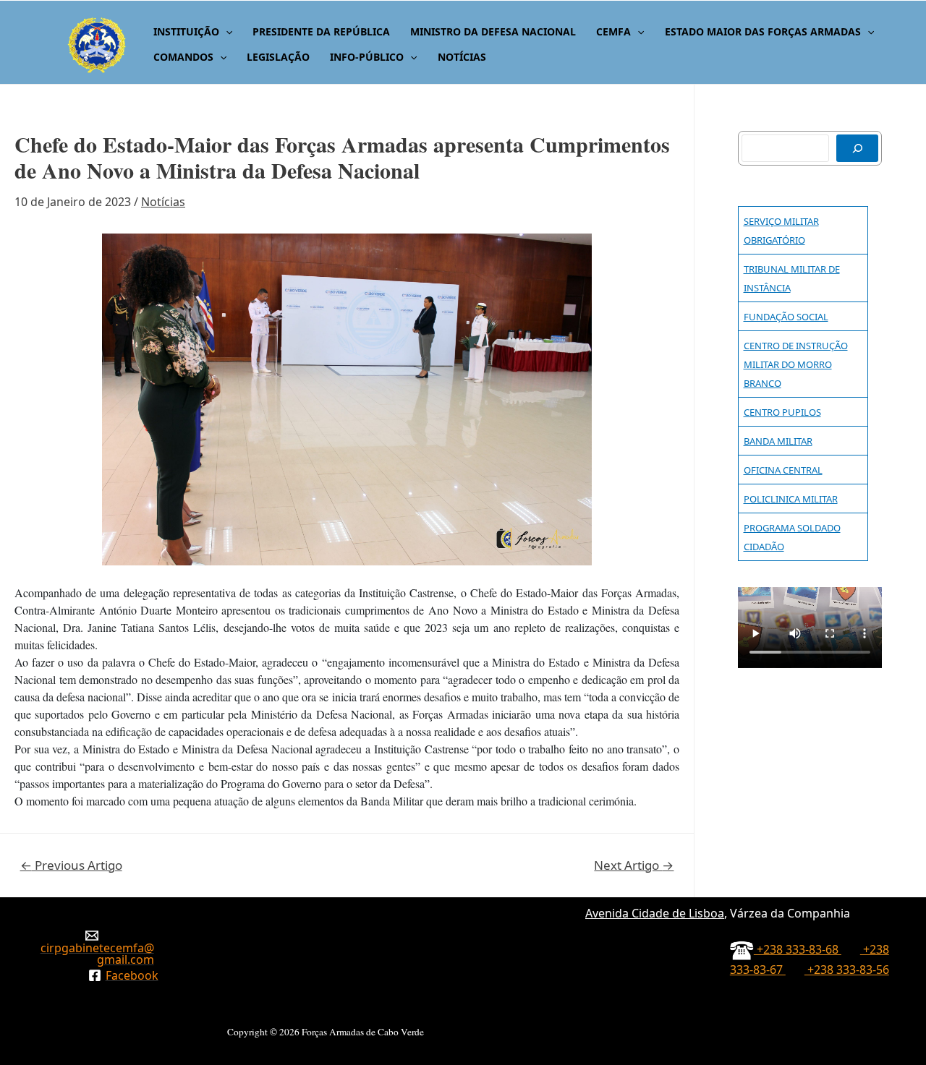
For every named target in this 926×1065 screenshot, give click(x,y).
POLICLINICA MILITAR (791, 498)
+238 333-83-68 (797, 949)
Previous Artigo (71, 865)
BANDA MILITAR (778, 441)
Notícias (163, 202)
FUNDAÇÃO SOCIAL (786, 316)
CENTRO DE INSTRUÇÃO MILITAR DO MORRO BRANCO (796, 364)
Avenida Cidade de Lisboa (654, 913)
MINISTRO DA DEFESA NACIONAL (493, 31)
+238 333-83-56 (846, 970)
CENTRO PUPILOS (782, 412)
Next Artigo (634, 865)
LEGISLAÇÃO (278, 57)
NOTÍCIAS (462, 57)
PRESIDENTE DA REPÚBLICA (321, 31)
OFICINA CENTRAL (783, 469)
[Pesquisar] (857, 148)
